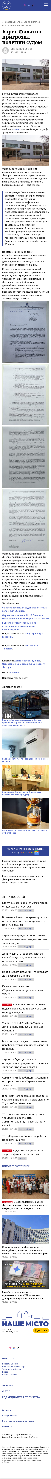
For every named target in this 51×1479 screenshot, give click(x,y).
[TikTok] (33, 5)
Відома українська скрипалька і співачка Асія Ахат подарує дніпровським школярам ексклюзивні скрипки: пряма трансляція (24, 865)
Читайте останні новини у (25, 850)
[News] (29, 5)
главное (14, 672)
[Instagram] (25, 5)
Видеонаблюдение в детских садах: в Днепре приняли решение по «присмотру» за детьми (22, 879)
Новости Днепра (13, 21)
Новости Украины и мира (13, 1366)
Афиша (22, 1158)
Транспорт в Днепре (11, 1369)
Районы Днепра (9, 1374)
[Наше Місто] (6, 5)
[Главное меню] (46, 5)
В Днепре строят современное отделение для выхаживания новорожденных (19, 626)
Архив (17, 660)
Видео (5, 1372)
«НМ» (16, 129)
